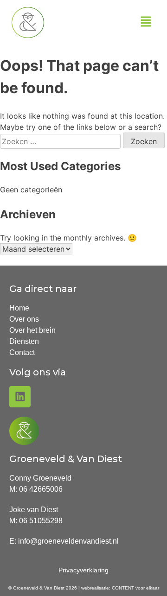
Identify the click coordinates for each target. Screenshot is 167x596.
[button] (146, 22)
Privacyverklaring (83, 570)
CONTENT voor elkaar (135, 587)
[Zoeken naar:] (61, 141)
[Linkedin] (20, 396)
